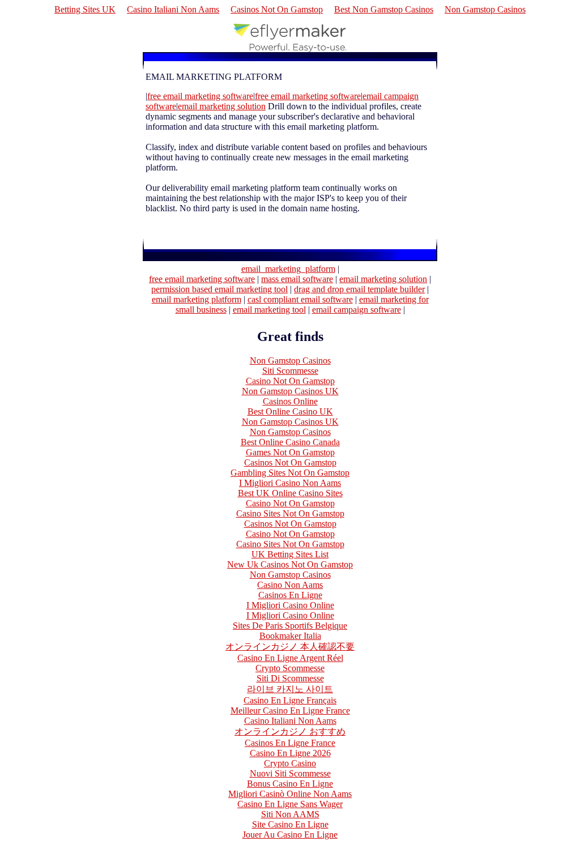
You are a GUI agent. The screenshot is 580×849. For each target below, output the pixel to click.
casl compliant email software (300, 299)
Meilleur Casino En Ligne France (290, 710)
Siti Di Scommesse (290, 678)
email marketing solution (383, 279)
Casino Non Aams (290, 585)
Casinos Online (290, 401)
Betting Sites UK (85, 9)
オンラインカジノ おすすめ (290, 731)
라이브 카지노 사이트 (290, 689)
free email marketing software (202, 279)
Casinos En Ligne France (290, 743)
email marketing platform (196, 299)
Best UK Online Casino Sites (290, 493)
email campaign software (356, 309)
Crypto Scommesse (290, 668)
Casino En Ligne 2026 (290, 753)
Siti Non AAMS (290, 814)
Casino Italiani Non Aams (173, 9)
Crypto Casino (290, 763)
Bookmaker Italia (290, 636)
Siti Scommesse (290, 371)
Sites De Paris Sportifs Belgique (290, 625)
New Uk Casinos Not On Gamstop (290, 564)
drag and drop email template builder (359, 289)
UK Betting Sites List (290, 554)
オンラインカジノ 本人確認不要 (290, 646)
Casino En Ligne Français (290, 700)
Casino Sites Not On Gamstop (290, 513)
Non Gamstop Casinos (485, 9)
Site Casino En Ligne (290, 824)
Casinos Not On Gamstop (277, 9)
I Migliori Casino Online (290, 605)
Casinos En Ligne (290, 595)
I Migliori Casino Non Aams (290, 483)
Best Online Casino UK (290, 411)
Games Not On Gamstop (290, 452)
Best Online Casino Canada (290, 442)
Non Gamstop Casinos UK (290, 391)
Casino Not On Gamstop (290, 381)
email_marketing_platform (288, 269)
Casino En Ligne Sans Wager (290, 804)
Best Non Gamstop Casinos (383, 9)
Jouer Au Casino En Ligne (290, 834)
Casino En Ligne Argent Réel (290, 658)
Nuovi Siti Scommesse (290, 773)
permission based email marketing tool (219, 289)
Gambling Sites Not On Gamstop (290, 472)
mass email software (297, 279)
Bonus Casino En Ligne (290, 783)
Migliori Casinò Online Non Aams (290, 794)
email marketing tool (269, 309)
